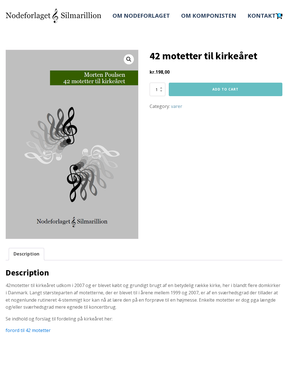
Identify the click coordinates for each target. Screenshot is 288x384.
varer (176, 106)
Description (26, 254)
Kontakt (262, 15)
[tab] (26, 254)
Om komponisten (208, 15)
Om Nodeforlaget (141, 15)
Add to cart (225, 89)
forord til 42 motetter (28, 330)
